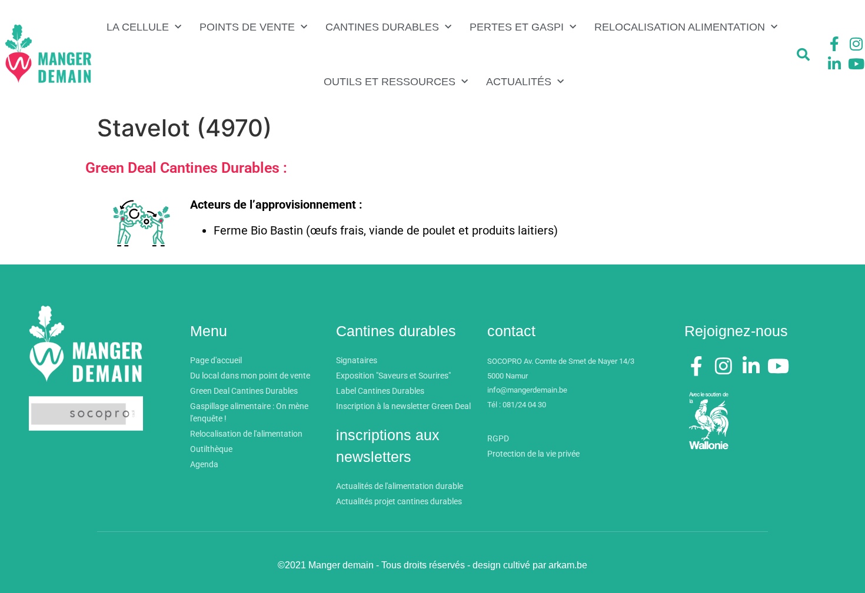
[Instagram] (856, 44)
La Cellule (138, 27)
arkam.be (567, 565)
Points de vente (247, 27)
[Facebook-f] (834, 44)
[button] (803, 54)
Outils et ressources (389, 82)
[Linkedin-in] (834, 63)
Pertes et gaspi (517, 27)
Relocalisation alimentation (679, 27)
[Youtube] (856, 63)
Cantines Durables (382, 27)
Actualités (518, 82)
